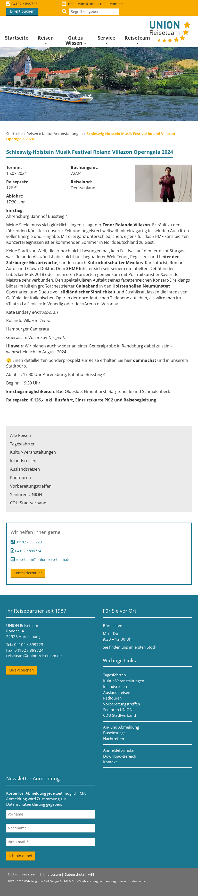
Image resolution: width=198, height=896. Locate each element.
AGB (91, 874)
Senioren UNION (26, 494)
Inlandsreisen (23, 460)
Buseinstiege (114, 732)
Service (106, 37)
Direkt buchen (22, 11)
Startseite (16, 37)
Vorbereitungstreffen (31, 486)
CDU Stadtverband (28, 503)
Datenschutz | (76, 874)
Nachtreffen (113, 738)
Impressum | (53, 874)
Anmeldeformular (119, 750)
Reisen (46, 37)
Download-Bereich (119, 756)
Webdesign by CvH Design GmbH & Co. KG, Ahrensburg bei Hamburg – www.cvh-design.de (84, 881)
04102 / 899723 (24, 3)
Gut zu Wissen (74, 40)
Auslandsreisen (25, 469)
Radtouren (20, 477)
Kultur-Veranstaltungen (62, 133)
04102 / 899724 (27, 550)
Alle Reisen (20, 435)
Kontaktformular (28, 572)
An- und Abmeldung (121, 727)
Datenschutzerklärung (25, 804)
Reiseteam (137, 37)
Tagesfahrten (23, 444)
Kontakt (110, 761)
